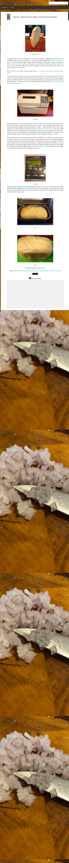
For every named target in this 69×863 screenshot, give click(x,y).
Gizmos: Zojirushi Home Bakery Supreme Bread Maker (35, 17)
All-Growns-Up (42, 146)
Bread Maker (27, 271)
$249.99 (43, 186)
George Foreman (48, 129)
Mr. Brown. (55, 134)
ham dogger (16, 64)
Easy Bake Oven (43, 271)
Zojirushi (58, 271)
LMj (44, 268)
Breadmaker (34, 271)
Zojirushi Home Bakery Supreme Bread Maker (21, 186)
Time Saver (52, 271)
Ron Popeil (38, 129)
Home (12, 7)
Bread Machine (18, 271)
